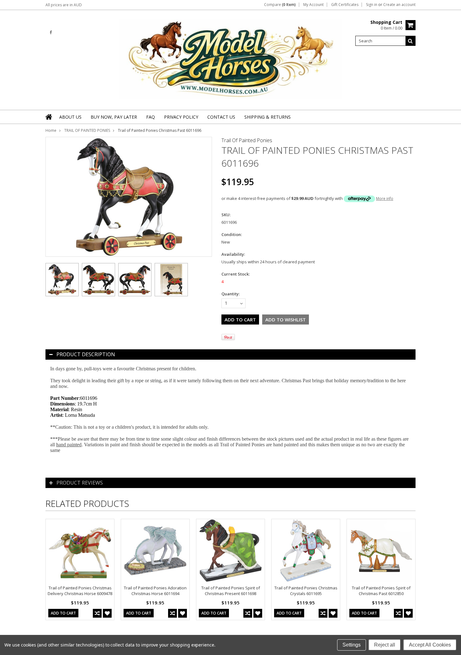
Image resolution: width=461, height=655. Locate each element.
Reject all (384, 644)
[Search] (410, 41)
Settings (351, 644)
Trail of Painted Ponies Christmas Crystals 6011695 (305, 590)
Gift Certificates (344, 5)
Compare (280, 5)
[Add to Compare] (97, 613)
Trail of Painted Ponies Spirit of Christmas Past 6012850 (381, 590)
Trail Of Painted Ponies (246, 140)
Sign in (371, 5)
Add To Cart (63, 613)
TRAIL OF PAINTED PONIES (87, 130)
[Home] (49, 117)
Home (50, 130)
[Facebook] (51, 32)
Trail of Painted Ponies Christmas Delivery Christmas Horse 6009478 (80, 590)
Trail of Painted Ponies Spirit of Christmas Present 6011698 (230, 590)
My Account (313, 5)
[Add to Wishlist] (107, 613)
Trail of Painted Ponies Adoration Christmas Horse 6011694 (155, 590)
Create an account (399, 5)
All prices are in (63, 5)
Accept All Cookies (430, 644)
